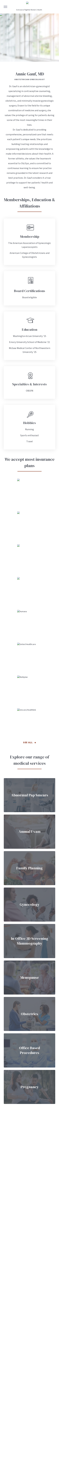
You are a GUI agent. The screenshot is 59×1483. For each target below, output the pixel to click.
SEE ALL (28, 742)
